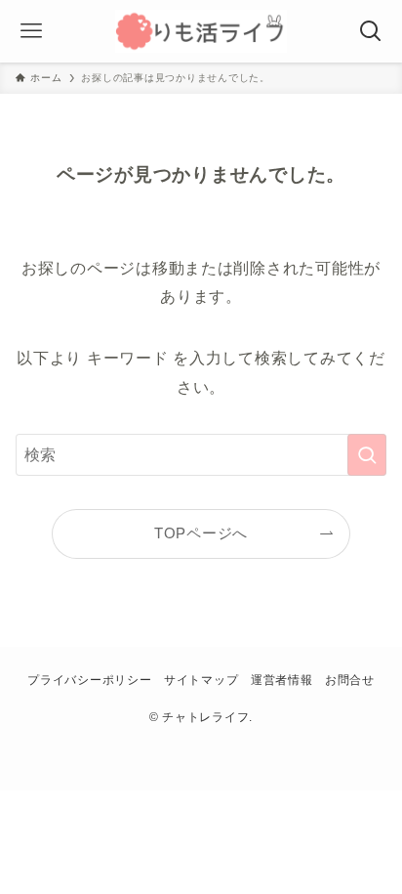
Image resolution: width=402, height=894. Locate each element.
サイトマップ (201, 680)
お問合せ (350, 680)
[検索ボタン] (371, 31)
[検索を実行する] (366, 455)
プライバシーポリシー (89, 680)
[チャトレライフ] (201, 31)
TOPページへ (201, 533)
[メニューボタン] (31, 31)
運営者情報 (282, 680)
